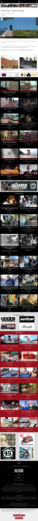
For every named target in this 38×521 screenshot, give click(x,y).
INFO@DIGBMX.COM (20, 480)
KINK (11, 498)
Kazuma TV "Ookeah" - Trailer (9, 108)
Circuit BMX (6, 505)
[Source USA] (10, 326)
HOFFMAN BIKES (3, 498)
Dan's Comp (11, 505)
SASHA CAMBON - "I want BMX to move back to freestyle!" (9, 209)
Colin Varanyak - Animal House (30, 69)
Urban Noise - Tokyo (28, 108)
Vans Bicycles (24, 506)
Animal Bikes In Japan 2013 (28, 124)
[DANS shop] (28, 319)
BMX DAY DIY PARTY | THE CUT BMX (9, 428)
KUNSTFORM (15, 498)
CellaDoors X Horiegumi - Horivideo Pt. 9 (28, 92)
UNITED (30, 499)
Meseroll (23, 505)
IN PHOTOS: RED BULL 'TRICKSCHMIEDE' (28, 208)
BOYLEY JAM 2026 (28, 345)
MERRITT (25, 498)
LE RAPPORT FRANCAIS (28, 428)
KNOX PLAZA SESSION (9, 411)
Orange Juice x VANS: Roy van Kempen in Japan (9, 125)
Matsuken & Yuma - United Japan (28, 141)
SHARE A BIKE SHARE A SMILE (23, 499)
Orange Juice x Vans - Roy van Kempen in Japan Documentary (9, 142)
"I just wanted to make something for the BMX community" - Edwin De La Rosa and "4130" (9, 288)
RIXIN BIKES (6, 499)
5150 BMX (15, 505)
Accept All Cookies (19, 518)
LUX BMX (18, 498)
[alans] (10, 453)
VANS (32, 499)
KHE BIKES (8, 498)
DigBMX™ (24, 465)
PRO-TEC (2, 499)
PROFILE (32, 498)
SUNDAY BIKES (16, 499)
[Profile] (28, 453)
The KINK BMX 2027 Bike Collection (9, 345)
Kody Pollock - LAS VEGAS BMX (8, 69)
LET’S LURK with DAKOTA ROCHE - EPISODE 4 (9, 395)
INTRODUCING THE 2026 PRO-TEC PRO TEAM (9, 308)
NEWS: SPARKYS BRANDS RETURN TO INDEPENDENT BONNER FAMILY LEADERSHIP (9, 247)
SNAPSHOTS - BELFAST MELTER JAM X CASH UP (10, 269)
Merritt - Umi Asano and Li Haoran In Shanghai (9, 176)
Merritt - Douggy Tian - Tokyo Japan (28, 159)
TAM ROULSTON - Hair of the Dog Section (28, 395)
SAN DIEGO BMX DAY (9, 362)
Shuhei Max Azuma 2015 (9, 159)
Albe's (3, 505)
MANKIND (21, 498)
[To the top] (19, 463)
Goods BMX (19, 505)
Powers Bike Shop (28, 505)
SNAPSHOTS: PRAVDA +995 (28, 307)
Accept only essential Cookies (19, 515)
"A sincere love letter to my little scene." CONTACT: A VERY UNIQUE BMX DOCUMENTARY (28, 288)
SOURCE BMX (11, 499)
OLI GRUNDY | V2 (28, 362)
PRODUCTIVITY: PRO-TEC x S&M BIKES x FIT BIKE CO (28, 228)
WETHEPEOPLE (22, 50)
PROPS (35, 498)
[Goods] (10, 319)
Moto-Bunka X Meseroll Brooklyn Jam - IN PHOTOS (28, 269)
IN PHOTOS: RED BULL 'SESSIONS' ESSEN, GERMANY (9, 228)
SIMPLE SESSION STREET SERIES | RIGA (28, 378)
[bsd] (19, 5)
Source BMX (15, 506)
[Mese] (28, 326)
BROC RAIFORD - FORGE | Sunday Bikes (9, 378)
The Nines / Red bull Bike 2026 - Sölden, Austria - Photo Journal (28, 247)
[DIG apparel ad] (19, 74)
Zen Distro (31, 50)
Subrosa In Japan (28, 175)
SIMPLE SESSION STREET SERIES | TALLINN (28, 412)
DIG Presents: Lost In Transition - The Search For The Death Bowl (9, 92)
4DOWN (20, 500)
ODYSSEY (29, 498)
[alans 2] (19, 186)
